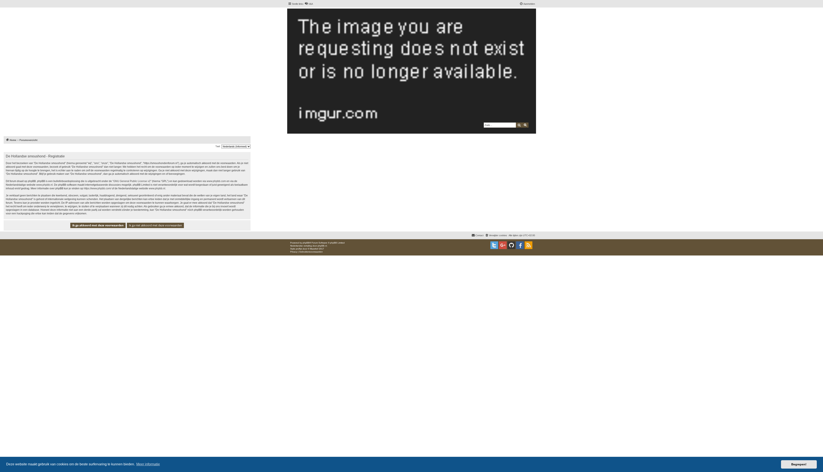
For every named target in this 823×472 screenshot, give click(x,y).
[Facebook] (520, 245)
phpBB (306, 243)
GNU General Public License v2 (131, 181)
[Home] (411, 71)
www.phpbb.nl (44, 184)
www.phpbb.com (216, 181)
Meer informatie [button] (148, 464)
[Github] (511, 245)
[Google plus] (503, 245)
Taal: (217, 146)
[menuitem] (309, 3)
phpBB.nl (322, 246)
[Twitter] (494, 245)
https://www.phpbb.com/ (97, 188)
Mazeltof (314, 249)
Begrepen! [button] (798, 464)
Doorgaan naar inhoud (85, 25)
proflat (299, 249)
